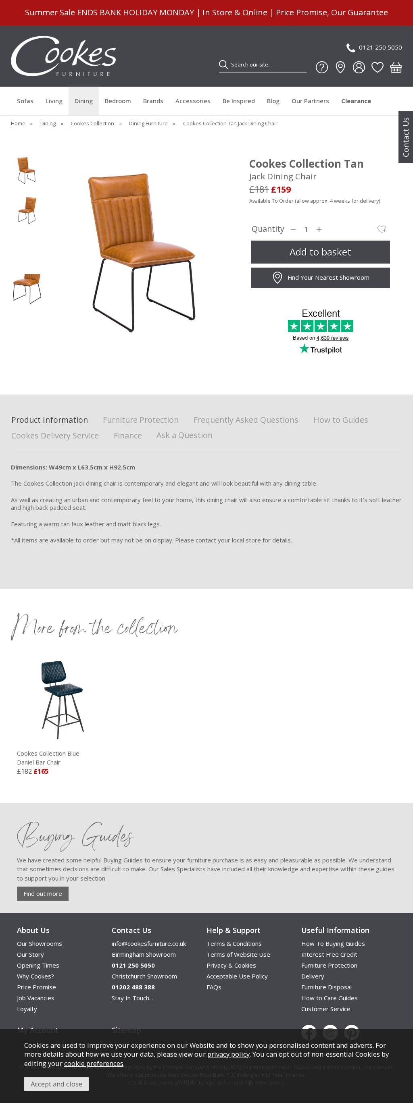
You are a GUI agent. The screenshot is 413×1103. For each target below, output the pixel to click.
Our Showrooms (39, 943)
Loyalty (27, 1009)
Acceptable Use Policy (237, 976)
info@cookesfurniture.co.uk (149, 943)
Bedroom (118, 101)
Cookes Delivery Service (55, 436)
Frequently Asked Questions (246, 420)
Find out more (42, 893)
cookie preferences (93, 1063)
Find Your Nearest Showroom (328, 277)
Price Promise (36, 987)
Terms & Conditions (234, 943)
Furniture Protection (141, 420)
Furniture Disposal (326, 987)
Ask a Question (184, 435)
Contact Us (405, 137)
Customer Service (325, 1009)
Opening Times (38, 965)
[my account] (359, 67)
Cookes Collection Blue (48, 757)
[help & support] (322, 67)
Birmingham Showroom (144, 954)
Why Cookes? (35, 976)
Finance (128, 436)
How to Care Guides (329, 998)
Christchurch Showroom (144, 976)
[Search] (223, 64)
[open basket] (396, 67)
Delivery (312, 976)
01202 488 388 (133, 987)
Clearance (356, 101)
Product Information (49, 420)
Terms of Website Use (238, 954)
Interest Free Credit (329, 954)
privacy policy (228, 1054)
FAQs (213, 987)
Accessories (193, 101)
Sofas (25, 101)
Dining (84, 101)
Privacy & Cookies (231, 965)
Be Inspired (239, 101)
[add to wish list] (382, 229)
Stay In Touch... (132, 998)
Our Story (30, 954)
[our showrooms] (340, 67)
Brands (153, 101)
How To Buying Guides (333, 943)
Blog (273, 101)
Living (54, 101)
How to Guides (340, 420)
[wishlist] (377, 67)
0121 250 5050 (380, 47)
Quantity (268, 229)
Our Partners (310, 101)
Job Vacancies (35, 998)
